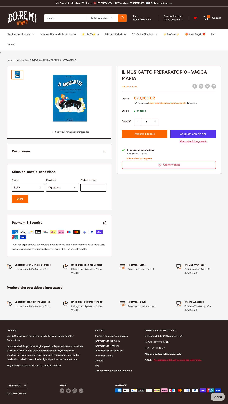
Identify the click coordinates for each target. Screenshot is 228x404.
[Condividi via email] (213, 86)
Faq (213, 34)
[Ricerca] (122, 18)
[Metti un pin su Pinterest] (201, 86)
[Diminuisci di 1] (137, 121)
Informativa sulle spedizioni (109, 350)
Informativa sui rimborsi (107, 345)
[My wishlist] (195, 18)
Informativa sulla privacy (107, 340)
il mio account (172, 19)
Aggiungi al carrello (145, 134)
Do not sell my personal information (113, 370)
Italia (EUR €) (14, 386)
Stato (15, 180)
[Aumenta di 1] (155, 121)
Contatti (11, 44)
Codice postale (88, 180)
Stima (20, 198)
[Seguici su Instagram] (74, 390)
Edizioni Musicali (113, 34)
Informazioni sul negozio (139, 158)
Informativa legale (104, 355)
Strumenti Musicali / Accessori (56, 34)
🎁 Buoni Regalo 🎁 (195, 34)
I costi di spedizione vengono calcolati (167, 103)
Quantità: (127, 121)
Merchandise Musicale (19, 34)
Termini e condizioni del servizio (111, 336)
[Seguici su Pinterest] (81, 390)
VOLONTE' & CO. (129, 86)
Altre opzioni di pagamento (193, 141)
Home (9, 60)
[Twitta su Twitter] (207, 86)
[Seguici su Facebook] (62, 390)
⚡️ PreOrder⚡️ (171, 34)
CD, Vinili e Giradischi (143, 34)
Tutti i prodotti (22, 60)
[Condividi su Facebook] (194, 86)
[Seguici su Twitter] (68, 390)
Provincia (51, 180)
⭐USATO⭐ (89, 34)
